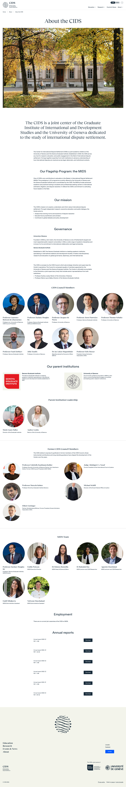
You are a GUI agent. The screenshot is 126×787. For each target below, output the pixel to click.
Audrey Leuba (33, 430)
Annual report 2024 (39, 650)
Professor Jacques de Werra (60, 319)
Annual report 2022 (39, 671)
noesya (113, 782)
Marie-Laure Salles (10, 430)
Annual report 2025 (39, 639)
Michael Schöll (90, 485)
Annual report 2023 (39, 660)
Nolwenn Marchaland (36, 601)
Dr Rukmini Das (83, 567)
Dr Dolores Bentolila (60, 567)
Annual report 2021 (39, 682)
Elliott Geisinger (28, 506)
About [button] (120, 7)
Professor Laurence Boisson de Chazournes (12, 319)
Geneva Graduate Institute (31, 373)
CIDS (113, 2)
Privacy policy (101, 782)
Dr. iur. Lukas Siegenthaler (62, 352)
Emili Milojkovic (9, 601)
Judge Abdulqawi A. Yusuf (94, 465)
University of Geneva (91, 373)
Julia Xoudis (32, 352)
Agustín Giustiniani (109, 567)
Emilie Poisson (33, 567)
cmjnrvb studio (119, 782)
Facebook (107, 747)
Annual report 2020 (39, 693)
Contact (110, 751)
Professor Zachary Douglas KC (38, 319)
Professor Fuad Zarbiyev (12, 352)
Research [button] (101, 7)
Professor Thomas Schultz (111, 318)
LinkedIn (107, 744)
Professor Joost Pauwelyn (87, 318)
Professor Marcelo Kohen (32, 485)
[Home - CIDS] (11, 5)
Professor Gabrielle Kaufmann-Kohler (37, 465)
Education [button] (91, 7)
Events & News (111, 7)
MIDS (117, 2)
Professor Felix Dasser (86, 352)
